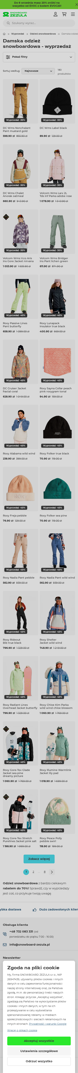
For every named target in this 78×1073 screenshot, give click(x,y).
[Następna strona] (52, 872)
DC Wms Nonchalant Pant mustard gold (16, 129)
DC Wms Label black (53, 128)
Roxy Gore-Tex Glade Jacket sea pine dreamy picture (16, 773)
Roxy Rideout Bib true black (12, 641)
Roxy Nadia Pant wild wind (57, 577)
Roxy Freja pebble (15, 515)
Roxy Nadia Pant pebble (18, 577)
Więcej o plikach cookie (22, 1030)
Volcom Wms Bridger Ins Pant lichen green (54, 260)
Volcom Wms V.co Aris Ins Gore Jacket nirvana (18, 260)
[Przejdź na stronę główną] (4, 34)
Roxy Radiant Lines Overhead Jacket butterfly (20, 706)
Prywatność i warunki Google (47, 1024)
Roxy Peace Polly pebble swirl (51, 840)
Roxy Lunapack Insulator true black (52, 325)
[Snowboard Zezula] (15, 14)
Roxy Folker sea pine (53, 515)
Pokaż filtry (19, 57)
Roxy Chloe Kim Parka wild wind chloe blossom (56, 706)
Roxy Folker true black (54, 453)
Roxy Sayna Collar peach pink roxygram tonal (56, 390)
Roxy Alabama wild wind (19, 453)
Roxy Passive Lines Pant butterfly (15, 325)
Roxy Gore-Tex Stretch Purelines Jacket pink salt (19, 840)
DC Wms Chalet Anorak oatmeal (13, 194)
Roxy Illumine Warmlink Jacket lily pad (55, 771)
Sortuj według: (11, 71)
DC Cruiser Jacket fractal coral (14, 390)
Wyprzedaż (17, 34)
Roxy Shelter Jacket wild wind (51, 641)
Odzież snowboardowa (43, 34)
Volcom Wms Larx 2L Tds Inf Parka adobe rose (56, 194)
